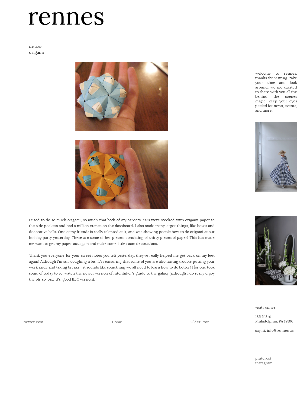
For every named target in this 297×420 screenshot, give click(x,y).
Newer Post (33, 322)
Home (117, 322)
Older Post (199, 322)
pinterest (263, 358)
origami (36, 52)
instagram (263, 363)
